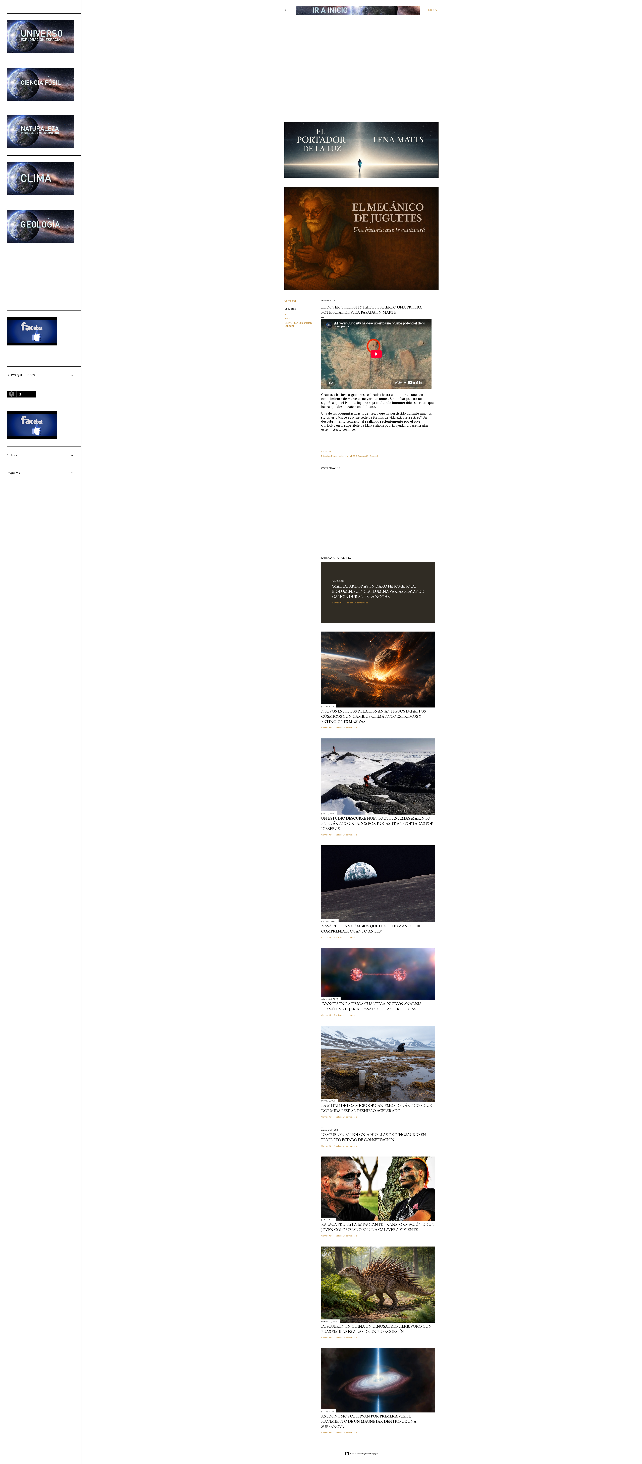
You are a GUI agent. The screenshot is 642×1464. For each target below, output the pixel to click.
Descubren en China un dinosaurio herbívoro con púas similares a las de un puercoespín (376, 1329)
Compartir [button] (290, 300)
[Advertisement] (358, 39)
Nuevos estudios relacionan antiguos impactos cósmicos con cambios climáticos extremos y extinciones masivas (373, 716)
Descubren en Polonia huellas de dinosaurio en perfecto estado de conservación (373, 1137)
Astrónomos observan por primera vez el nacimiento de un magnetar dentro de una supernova (368, 1421)
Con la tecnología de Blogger (364, 1453)
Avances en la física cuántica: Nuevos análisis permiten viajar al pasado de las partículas (371, 1006)
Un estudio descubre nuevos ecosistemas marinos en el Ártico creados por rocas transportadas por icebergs (377, 823)
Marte (287, 314)
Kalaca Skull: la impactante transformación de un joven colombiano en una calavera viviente (378, 1227)
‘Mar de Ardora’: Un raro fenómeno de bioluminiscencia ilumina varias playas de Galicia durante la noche (378, 591)
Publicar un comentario (356, 602)
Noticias (289, 318)
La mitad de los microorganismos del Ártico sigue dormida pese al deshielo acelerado (376, 1108)
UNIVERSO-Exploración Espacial (362, 456)
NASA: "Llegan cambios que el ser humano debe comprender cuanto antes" (371, 928)
